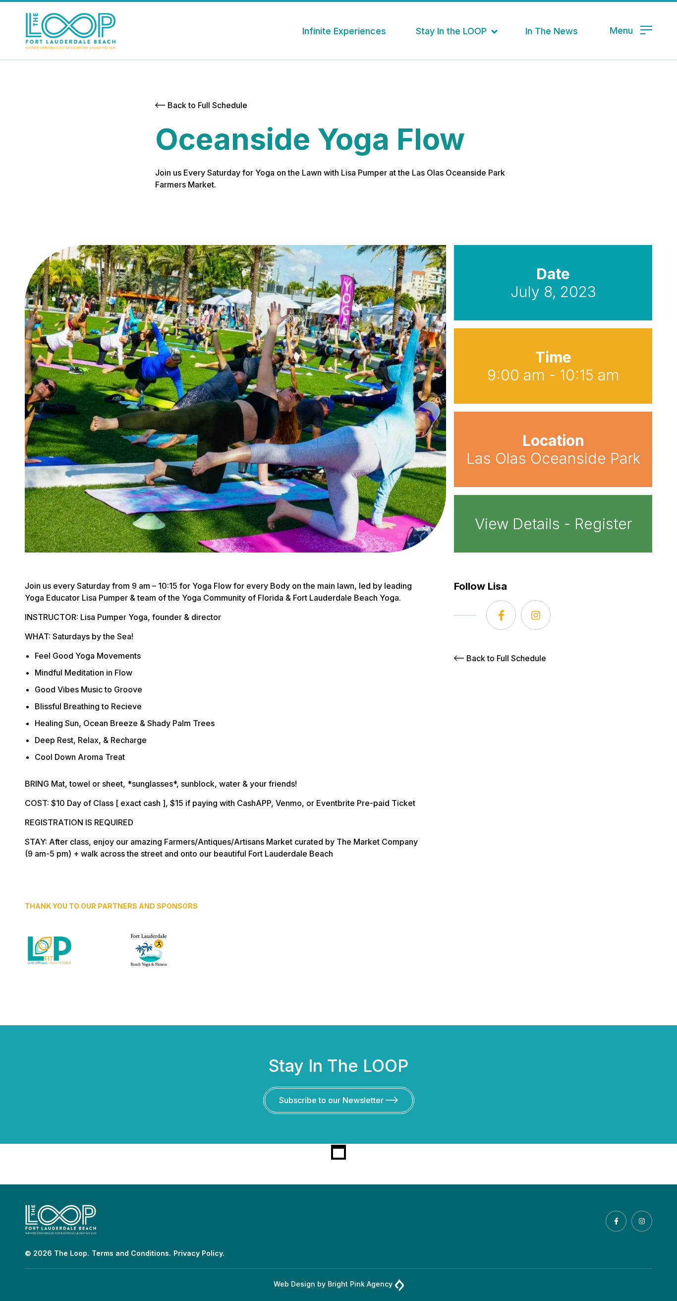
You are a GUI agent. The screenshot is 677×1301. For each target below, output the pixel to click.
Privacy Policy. (199, 1253)
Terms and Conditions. (131, 1253)
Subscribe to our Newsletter (332, 1100)
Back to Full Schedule (207, 105)
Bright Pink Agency (360, 1284)
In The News (551, 31)
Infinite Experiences (344, 31)
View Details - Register (553, 524)
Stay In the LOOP (451, 31)
